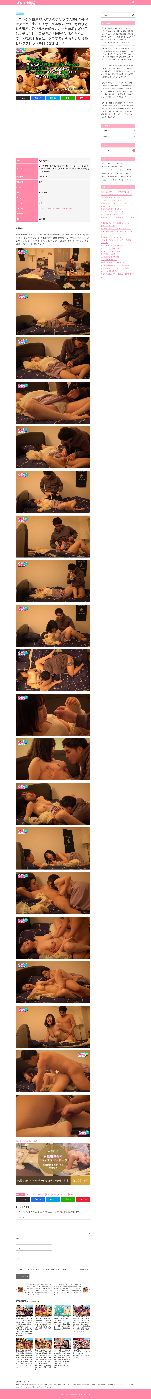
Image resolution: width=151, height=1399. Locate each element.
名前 (18, 1238)
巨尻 (53, 208)
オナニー (111, 163)
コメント (20, 1218)
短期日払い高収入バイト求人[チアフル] (115, 192)
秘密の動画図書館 (26, 3)
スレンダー (106, 166)
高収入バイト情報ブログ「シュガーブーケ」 (116, 195)
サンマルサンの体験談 (109, 214)
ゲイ (128, 163)
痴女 (130, 176)
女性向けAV (19, 13)
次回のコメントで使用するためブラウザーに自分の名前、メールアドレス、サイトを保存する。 (53, 1269)
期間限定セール (113, 176)
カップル (120, 163)
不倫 (129, 170)
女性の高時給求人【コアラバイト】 (113, 197)
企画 (104, 173)
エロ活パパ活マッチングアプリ (112, 212)
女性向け (70, 208)
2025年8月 (105, 136)
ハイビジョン (43, 208)
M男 (104, 163)
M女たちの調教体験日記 (109, 271)
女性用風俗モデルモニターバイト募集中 (115, 268)
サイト (18, 1259)
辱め (128, 180)
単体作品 (111, 173)
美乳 (122, 180)
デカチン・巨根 (117, 166)
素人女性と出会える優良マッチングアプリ (116, 229)
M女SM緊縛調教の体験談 (110, 257)
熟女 (123, 176)
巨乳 (49, 208)
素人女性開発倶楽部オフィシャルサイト (115, 265)
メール (19, 1249)
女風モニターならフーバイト (111, 200)
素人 (65, 208)
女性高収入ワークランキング (111, 237)
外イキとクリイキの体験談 (110, 251)
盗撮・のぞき (59, 208)
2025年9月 (105, 130)
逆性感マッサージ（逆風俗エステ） (113, 262)
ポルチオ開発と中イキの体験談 (112, 246)
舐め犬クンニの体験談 (109, 260)
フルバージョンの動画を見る (26, 1141)
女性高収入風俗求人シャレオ (111, 209)
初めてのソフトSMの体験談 (111, 248)
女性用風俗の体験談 (108, 254)
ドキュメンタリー (108, 170)
